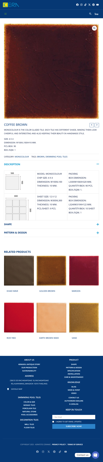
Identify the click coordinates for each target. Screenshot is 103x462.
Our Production (29, 367)
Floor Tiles (29, 427)
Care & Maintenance (73, 377)
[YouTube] (97, 4)
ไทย (96, 14)
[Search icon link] (90, 14)
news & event (74, 390)
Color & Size (29, 402)
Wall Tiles (29, 424)
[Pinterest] (93, 4)
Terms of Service (75, 444)
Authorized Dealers (74, 401)
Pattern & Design (74, 367)
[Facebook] (77, 4)
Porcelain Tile (29, 408)
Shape (74, 364)
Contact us (74, 397)
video (73, 393)
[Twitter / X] (89, 4)
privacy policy (59, 444)
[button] (94, 28)
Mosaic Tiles (29, 405)
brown (40, 156)
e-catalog (73, 404)
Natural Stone (29, 411)
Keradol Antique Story (29, 364)
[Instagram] (81, 4)
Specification (73, 371)
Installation (74, 374)
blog (73, 387)
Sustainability (29, 371)
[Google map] (14, 389)
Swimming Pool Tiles (56, 156)
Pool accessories (29, 414)
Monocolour (22, 156)
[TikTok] (85, 4)
